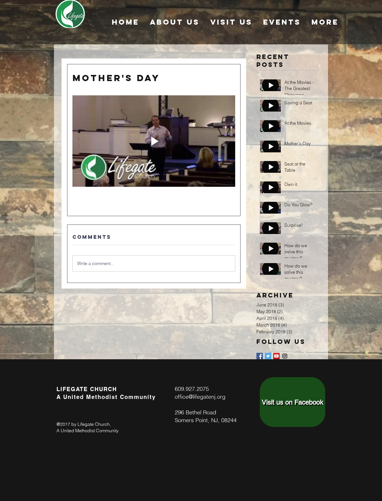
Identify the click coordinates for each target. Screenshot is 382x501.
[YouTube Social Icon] (276, 356)
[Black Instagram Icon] (285, 356)
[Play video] (153, 141)
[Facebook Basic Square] (259, 356)
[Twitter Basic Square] (268, 356)
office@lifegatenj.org (200, 396)
